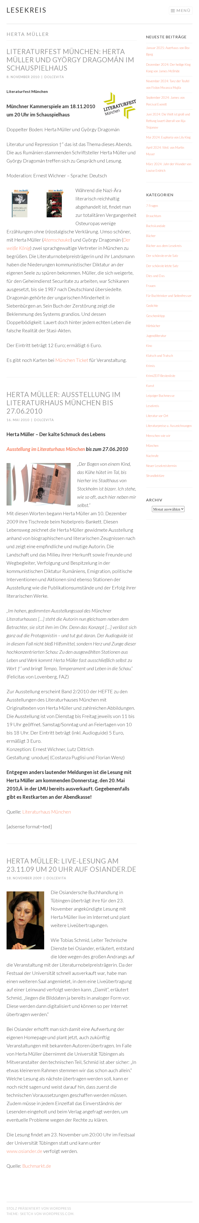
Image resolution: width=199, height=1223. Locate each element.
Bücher (151, 236)
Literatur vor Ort (157, 416)
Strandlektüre (155, 476)
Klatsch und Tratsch (159, 356)
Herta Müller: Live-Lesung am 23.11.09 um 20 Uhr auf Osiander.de (71, 865)
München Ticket (71, 360)
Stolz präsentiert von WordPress (39, 1208)
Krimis (150, 366)
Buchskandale (155, 226)
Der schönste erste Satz (162, 256)
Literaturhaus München (46, 812)
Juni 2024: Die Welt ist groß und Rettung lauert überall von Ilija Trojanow (168, 120)
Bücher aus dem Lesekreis (164, 246)
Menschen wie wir (158, 436)
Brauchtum (153, 216)
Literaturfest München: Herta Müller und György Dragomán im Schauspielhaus (70, 59)
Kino (149, 346)
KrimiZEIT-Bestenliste (160, 376)
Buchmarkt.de (36, 1166)
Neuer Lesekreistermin (161, 466)
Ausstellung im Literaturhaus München (46, 449)
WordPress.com (58, 1214)
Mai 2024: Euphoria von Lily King (168, 137)
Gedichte (152, 306)
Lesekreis (27, 10)
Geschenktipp (155, 316)
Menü (183, 10)
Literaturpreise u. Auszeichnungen (169, 426)
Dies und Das (155, 276)
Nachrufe (152, 456)
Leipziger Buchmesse (160, 396)
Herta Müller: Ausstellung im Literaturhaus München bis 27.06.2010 (64, 402)
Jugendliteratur (156, 336)
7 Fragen (152, 206)
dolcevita (54, 77)
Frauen (151, 286)
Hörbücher (153, 326)
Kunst (150, 386)
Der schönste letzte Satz (162, 266)
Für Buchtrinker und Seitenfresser (168, 296)
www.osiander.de (24, 1151)
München (152, 446)
